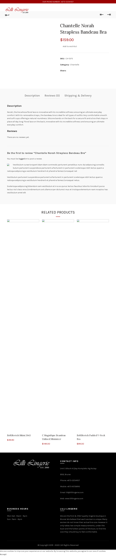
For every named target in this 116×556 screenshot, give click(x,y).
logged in (23, 159)
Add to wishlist (70, 46)
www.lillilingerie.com (74, 498)
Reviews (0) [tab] (52, 95)
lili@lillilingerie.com (74, 492)
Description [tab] (32, 95)
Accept (3, 554)
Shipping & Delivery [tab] (78, 95)
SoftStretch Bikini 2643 (19, 435)
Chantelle (74, 64)
